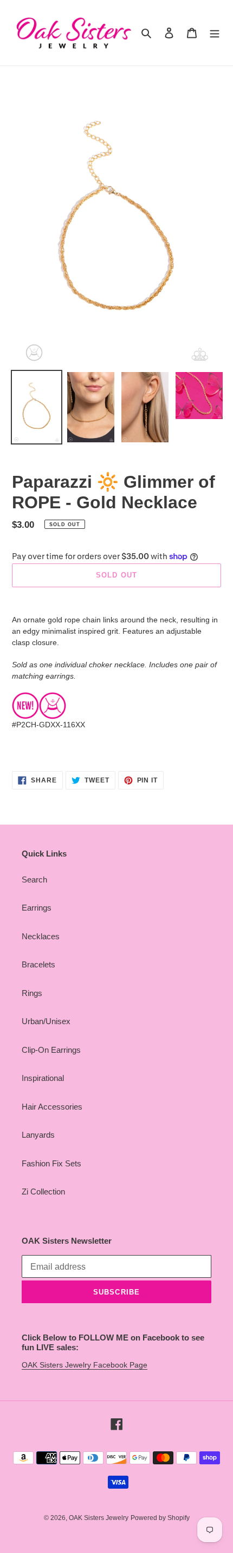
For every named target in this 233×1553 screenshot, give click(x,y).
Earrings (36, 907)
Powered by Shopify (160, 1518)
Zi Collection (43, 1191)
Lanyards (38, 1134)
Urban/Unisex (46, 1021)
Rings (32, 993)
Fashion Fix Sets (51, 1163)
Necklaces (41, 936)
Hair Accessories (52, 1106)
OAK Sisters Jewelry (98, 1518)
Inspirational (43, 1078)
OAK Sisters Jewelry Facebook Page (84, 1364)
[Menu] (214, 32)
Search (34, 879)
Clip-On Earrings (51, 1049)
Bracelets (38, 964)
